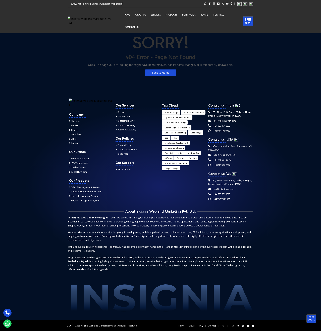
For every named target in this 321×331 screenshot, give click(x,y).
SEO (166, 138)
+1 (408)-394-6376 (222, 159)
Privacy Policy (124, 145)
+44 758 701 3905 (222, 194)
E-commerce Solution (187, 158)
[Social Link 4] (218, 3)
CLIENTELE (218, 14)
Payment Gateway (127, 129)
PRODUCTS (171, 14)
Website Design (172, 112)
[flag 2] (245, 4)
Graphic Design (172, 168)
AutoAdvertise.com (80, 158)
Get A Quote (124, 169)
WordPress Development (176, 163)
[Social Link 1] (205, 3)
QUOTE (248, 21)
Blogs (74, 138)
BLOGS (204, 14)
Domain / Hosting (126, 125)
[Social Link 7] (231, 3)
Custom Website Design (175, 122)
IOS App (168, 158)
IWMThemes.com (79, 162)
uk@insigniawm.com (224, 189)
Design (121, 112)
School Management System (85, 187)
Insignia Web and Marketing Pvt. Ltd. (99, 325)
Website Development (194, 112)
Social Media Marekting (175, 132)
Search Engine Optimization (177, 127)
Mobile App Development (176, 143)
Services (156, 14)
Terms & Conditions (127, 149)
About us (75, 121)
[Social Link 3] (214, 3)
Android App (193, 153)
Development (124, 116)
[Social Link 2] (209, 3)
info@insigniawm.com (225, 120)
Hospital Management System (86, 191)
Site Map (212, 325)
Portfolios (76, 134)
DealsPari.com (78, 167)
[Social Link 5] (223, 3)
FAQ (201, 325)
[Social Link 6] (227, 3)
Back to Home (160, 72)
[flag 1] (239, 4)
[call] (7, 313)
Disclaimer (123, 153)
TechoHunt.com (79, 171)
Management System (174, 148)
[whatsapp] (7, 323)
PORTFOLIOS (189, 14)
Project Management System (85, 200)
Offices (74, 129)
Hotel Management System (84, 196)
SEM (175, 138)
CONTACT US (132, 27)
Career (74, 143)
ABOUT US (140, 14)
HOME (127, 14)
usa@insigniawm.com (225, 154)
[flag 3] (251, 4)
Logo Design (196, 132)
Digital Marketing (126, 120)
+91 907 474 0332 (222, 125)
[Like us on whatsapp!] (221, 325)
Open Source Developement (178, 117)
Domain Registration (174, 153)
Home (182, 325)
